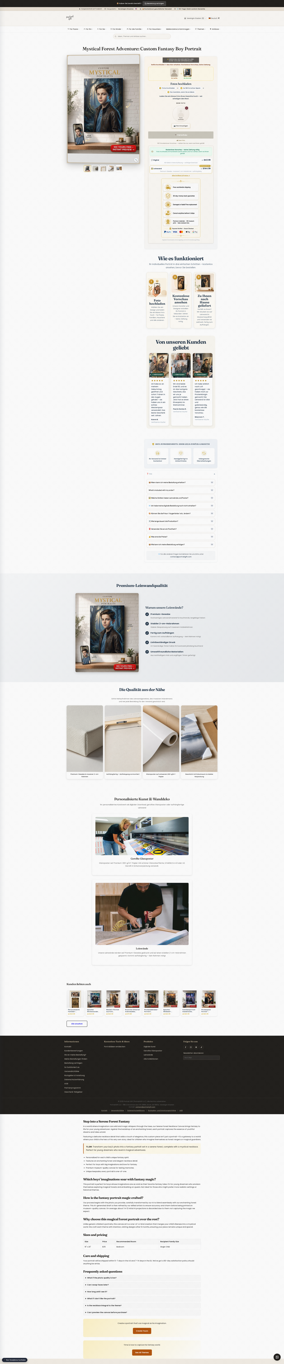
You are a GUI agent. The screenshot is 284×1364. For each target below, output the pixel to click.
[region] (180, 300)
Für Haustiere (155, 29)
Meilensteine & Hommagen (177, 29)
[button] (195, 18)
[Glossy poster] (111, 168)
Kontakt (67, 1046)
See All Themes (142, 1352)
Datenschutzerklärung (74, 1079)
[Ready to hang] (103, 168)
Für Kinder (117, 29)
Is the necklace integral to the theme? (104, 1305)
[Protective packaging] (118, 168)
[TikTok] (201, 1047)
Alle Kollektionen (151, 1059)
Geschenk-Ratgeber (73, 1092)
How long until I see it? (97, 1292)
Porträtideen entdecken (114, 1046)
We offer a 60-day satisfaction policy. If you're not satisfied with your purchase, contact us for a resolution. (131, 1299)
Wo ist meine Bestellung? (75, 1055)
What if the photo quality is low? (101, 1278)
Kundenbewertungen (73, 1050)
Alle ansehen (77, 1024)
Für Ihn (89, 29)
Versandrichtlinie (71, 1071)
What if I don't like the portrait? (101, 1298)
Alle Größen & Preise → (181, 175)
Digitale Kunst (150, 1046)
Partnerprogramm (72, 1088)
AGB (66, 1083)
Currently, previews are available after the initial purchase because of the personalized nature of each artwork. (133, 1313)
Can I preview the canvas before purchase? (107, 1312)
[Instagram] (191, 1047)
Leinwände (148, 1055)
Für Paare (74, 29)
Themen (200, 29)
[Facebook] (185, 1047)
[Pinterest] (196, 1047)
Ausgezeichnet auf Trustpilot (91, 9)
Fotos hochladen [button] (168, 88)
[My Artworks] (277, 1357)
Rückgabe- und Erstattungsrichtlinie (162, 1110)
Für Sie (102, 29)
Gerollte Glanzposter (153, 1050)
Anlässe (215, 29)
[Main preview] (87, 168)
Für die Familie (135, 29)
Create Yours (142, 1331)
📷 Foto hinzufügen (181, 126)
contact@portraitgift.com (180, 557)
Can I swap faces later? (98, 1285)
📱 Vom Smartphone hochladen (15, 1360)
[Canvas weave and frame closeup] (95, 168)
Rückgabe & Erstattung (74, 1075)
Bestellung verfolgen (73, 1063)
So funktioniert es (71, 1067)
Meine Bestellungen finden (75, 1059)
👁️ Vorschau (181, 135)
